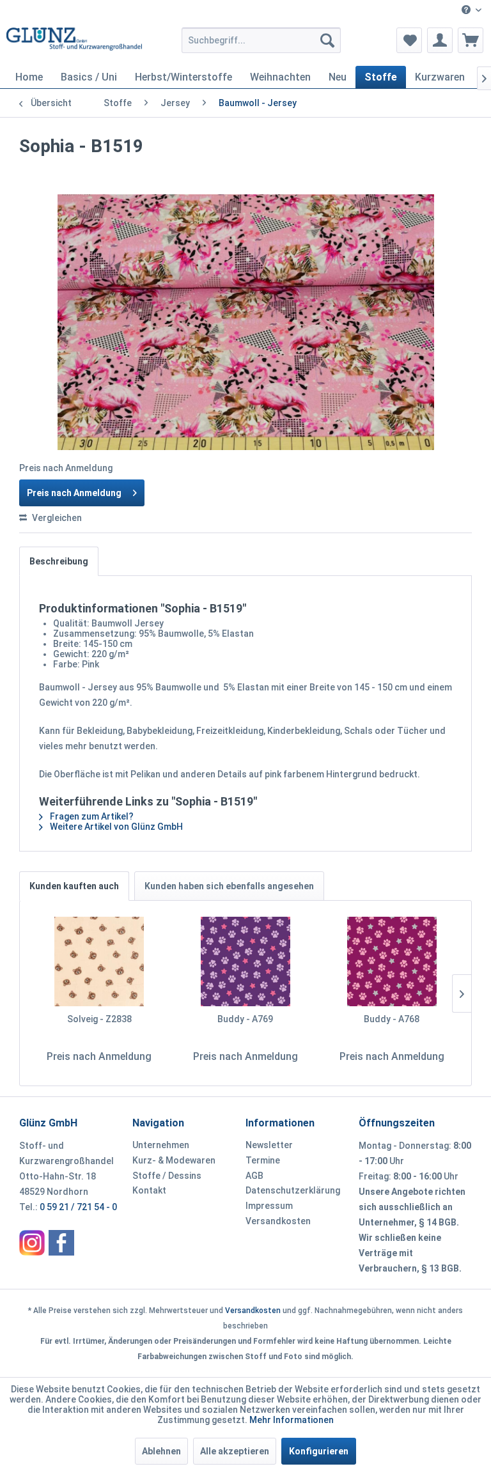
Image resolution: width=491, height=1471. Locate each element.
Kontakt (149, 1190)
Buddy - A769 (245, 1019)
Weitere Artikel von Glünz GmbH (115, 826)
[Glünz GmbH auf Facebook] (61, 1243)
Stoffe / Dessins (166, 1176)
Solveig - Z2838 (99, 1019)
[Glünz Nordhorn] (32, 1243)
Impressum (269, 1206)
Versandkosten (278, 1221)
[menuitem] (471, 11)
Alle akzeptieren (234, 1451)
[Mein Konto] (440, 40)
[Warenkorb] (470, 40)
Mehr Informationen (291, 1420)
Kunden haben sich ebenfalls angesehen (229, 886)
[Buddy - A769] (245, 961)
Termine (263, 1160)
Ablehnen (161, 1451)
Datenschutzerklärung (293, 1190)
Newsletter (269, 1145)
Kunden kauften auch (74, 886)
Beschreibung (58, 561)
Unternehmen (160, 1145)
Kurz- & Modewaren (173, 1160)
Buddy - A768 (391, 1019)
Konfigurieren (318, 1451)
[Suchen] (327, 40)
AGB (254, 1176)
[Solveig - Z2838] (99, 961)
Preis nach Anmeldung (74, 493)
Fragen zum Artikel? (91, 816)
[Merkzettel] (409, 40)
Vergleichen (56, 518)
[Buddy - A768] (391, 961)
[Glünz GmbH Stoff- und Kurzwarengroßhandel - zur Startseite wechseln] (74, 43)
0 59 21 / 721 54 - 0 (78, 1207)
